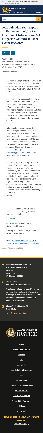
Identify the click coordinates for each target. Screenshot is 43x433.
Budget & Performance (21, 350)
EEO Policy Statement (21, 396)
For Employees (21, 380)
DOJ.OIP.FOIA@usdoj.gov (20, 284)
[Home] (15, 13)
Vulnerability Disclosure (21, 401)
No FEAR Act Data (21, 391)
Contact (20, 424)
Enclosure (10, 219)
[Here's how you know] (21, 2)
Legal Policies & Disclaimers (21, 370)
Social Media (11, 309)
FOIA (21, 360)
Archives (21, 355)
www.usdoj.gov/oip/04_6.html (19, 152)
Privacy (21, 375)
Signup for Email (15, 306)
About (21, 344)
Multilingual (21, 406)
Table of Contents (19, 241)
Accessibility (21, 365)
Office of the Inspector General (21, 385)
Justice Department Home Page (26, 243)
